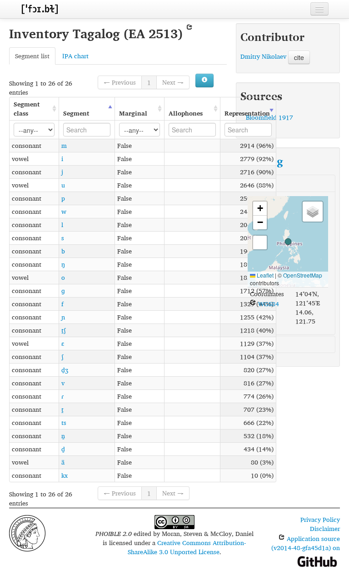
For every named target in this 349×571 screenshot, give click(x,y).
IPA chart (75, 56)
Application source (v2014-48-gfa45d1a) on (305, 543)
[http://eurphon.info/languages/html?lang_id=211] (189, 33)
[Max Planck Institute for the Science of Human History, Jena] (27, 532)
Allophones (186, 113)
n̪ (63, 435)
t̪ (62, 409)
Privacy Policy (320, 519)
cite (299, 57)
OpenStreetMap (302, 275)
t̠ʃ (63, 330)
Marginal (133, 113)
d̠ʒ (64, 369)
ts (63, 422)
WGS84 (267, 303)
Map (254, 183)
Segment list (32, 56)
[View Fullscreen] (260, 242)
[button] (288, 241)
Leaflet (264, 275)
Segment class (27, 108)
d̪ (63, 449)
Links (255, 344)
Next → (173, 82)
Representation (247, 113)
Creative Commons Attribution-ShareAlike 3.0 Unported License (187, 547)
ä (63, 462)
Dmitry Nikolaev (263, 56)
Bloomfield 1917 (269, 117)
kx (64, 475)
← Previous (120, 82)
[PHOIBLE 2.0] (39, 9)
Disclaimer (325, 528)
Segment (76, 113)
